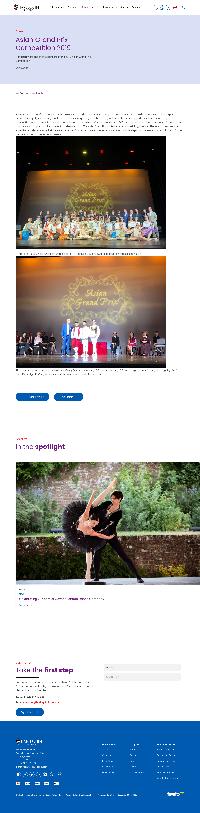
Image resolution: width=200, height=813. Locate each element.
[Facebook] (25, 774)
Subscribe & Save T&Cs (127, 795)
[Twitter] (32, 774)
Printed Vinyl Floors (166, 755)
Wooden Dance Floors (167, 778)
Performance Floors (167, 744)
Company (134, 744)
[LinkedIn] (38, 774)
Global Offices (109, 744)
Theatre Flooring (164, 767)
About (132, 749)
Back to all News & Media (31, 93)
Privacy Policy (65, 795)
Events (133, 755)
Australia (106, 749)
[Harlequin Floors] (26, 7)
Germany (106, 755)
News (132, 761)
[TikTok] (52, 774)
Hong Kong (107, 761)
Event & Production (166, 749)
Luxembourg (108, 767)
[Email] (59, 774)
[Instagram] (18, 774)
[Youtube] (45, 774)
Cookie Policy (51, 795)
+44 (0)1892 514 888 (32, 697)
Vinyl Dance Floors (165, 772)
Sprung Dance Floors (167, 761)
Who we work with (138, 772)
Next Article (66, 396)
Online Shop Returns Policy (84, 795)
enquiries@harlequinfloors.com (41, 702)
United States (108, 772)
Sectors (133, 767)
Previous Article (35, 396)
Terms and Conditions (107, 795)
